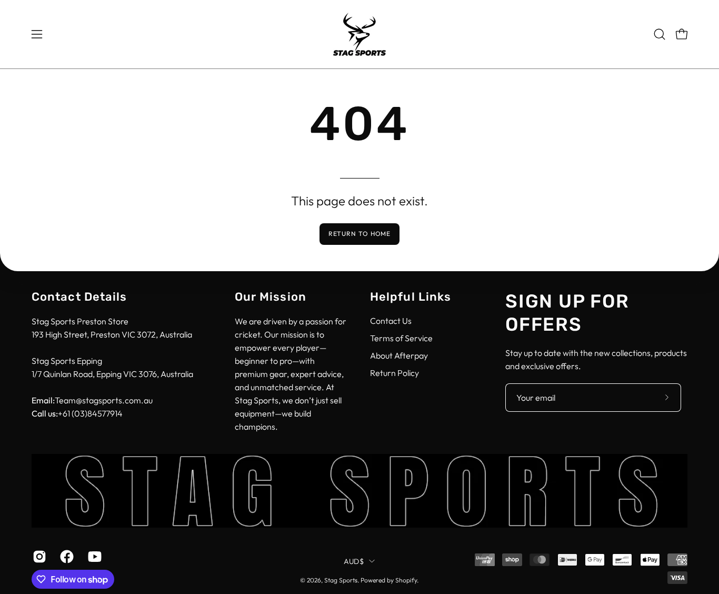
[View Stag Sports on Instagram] (38, 557)
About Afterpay (399, 355)
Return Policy (394, 373)
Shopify (406, 580)
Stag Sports (340, 580)
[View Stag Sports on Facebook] (66, 557)
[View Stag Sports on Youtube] (94, 557)
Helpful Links (410, 297)
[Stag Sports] (359, 34)
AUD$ (354, 561)
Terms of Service (401, 338)
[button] (659, 34)
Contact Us (391, 320)
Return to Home (359, 233)
